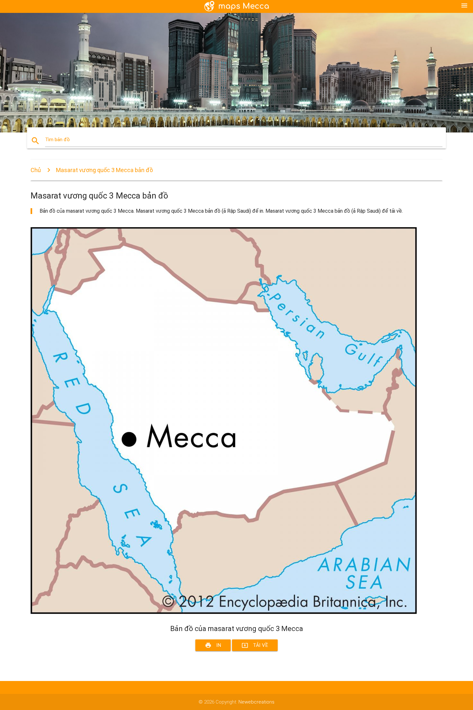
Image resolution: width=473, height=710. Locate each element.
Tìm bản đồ (57, 139)
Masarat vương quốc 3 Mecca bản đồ (104, 170)
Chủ (36, 170)
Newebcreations (256, 702)
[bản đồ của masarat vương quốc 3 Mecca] (224, 612)
